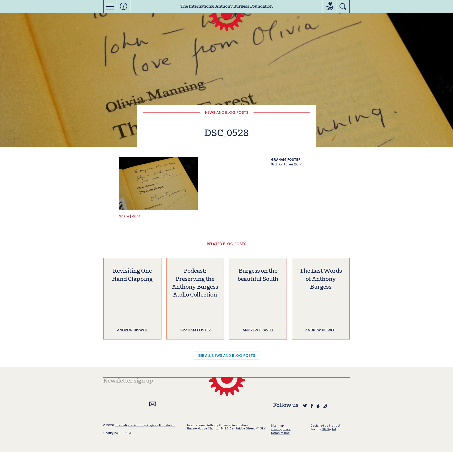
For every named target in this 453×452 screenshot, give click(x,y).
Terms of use (280, 433)
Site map (277, 425)
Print (136, 216)
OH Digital (329, 429)
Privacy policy (280, 429)
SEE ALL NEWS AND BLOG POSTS (226, 355)
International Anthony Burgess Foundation (145, 425)
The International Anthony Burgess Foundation (226, 6)
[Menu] (110, 6)
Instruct (334, 425)
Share (124, 216)
